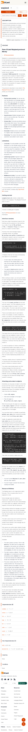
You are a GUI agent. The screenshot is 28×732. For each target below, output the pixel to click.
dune (3, 634)
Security (9, 726)
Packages (3, 710)
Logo (15, 719)
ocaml (3, 631)
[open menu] (25, 3)
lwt (3, 623)
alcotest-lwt (5, 649)
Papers (15, 712)
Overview (8, 12)
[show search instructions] (25, 16)
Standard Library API (19, 703)
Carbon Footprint (17, 726)
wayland (5, 8)
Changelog (3, 691)
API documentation (9, 55)
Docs (21, 12)
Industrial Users (4, 697)
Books (15, 706)
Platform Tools (17, 697)
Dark (15, 683)
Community (3, 713)
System (23, 683)
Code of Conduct (18, 730)
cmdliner (4, 609)
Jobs (2, 722)
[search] (23, 720)
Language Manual (18, 700)
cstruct (4, 612)
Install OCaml (17, 691)
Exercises (16, 709)
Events (2, 716)
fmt (3, 616)
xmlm (3, 627)
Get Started (17, 694)
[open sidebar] (23, 724)
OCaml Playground (18, 716)
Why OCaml (4, 703)
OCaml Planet (4, 719)
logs (3, 620)
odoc (3, 645)
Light (6, 683)
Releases (3, 694)
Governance (4, 730)
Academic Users (5, 700)
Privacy (10, 730)
